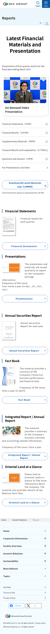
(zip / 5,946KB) (25, 186)
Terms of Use (9, 592)
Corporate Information (15, 538)
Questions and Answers (13, 158)
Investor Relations (19, 520)
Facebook (18, 606)
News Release (10, 568)
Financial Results (10, 132)
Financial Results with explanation (19, 150)
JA (40, 23)
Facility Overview (12, 546)
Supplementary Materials (14, 141)
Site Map (7, 587)
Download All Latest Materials (25, 182)
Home (3, 520)
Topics (6, 576)
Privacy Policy (9, 598)
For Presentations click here (16, 167)
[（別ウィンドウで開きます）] (46, 124)
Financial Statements (12, 123)
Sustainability (10, 561)
